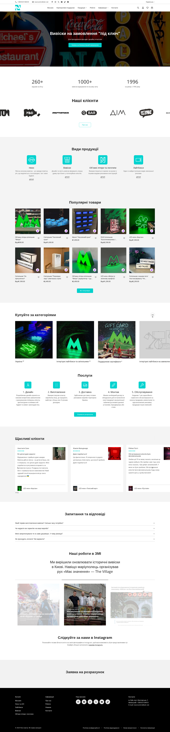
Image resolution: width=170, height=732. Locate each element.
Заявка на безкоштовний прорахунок (85, 45)
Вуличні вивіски (106, 361)
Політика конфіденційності (91, 728)
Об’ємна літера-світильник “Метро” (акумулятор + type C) (82, 277)
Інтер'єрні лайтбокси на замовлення (74, 361)
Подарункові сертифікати (27, 361)
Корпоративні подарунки (66, 8)
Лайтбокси (19, 707)
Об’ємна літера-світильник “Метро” (24, 238)
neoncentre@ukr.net (141, 705)
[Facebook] (68, 2)
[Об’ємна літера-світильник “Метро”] (28, 221)
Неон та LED (19, 704)
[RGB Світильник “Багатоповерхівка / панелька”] (113, 221)
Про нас (85, 125)
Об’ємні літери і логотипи (24, 714)
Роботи (92, 8)
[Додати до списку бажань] (38, 238)
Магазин (50, 8)
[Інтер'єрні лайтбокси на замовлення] (75, 339)
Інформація (102, 8)
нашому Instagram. (96, 645)
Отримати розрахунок (85, 414)
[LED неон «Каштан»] (142, 221)
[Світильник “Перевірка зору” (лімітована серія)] (56, 260)
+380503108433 (143, 703)
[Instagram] (55, 2)
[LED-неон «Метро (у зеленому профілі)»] (113, 260)
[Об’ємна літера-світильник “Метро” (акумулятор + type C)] (85, 260)
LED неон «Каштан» (136, 237)
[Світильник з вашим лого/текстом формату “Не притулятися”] (142, 260)
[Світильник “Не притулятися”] (28, 260)
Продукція (81, 8)
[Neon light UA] (18, 8)
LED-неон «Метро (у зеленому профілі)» (108, 277)
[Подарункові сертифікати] (34, 340)
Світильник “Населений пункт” (52, 238)
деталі (31, 179)
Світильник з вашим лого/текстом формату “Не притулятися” (138, 277)
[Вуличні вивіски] (116, 339)
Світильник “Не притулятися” (20, 277)
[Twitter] (58, 2)
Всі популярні (85, 291)
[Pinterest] (52, 2)
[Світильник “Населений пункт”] (56, 221)
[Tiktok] (65, 2)
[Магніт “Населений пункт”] (85, 221)
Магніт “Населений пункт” (81, 237)
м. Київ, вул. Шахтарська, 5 (138, 700)
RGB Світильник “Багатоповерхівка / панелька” (108, 238)
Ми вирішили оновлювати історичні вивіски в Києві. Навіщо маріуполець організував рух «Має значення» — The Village (85, 567)
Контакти (114, 8)
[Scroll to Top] (166, 721)
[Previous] (17, 468)
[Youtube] (61, 2)
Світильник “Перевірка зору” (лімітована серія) (52, 277)
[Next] (152, 317)
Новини (48, 707)
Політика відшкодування (111, 728)
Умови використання (130, 728)
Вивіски (18, 711)
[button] (152, 8)
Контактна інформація (147, 728)
